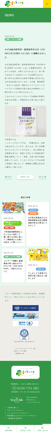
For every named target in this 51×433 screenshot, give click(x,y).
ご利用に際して (13, 408)
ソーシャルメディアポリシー (18, 413)
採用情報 (8, 430)
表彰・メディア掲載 (13, 39)
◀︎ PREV (8, 177)
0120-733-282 (28, 388)
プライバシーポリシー (15, 410)
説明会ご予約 (25, 430)
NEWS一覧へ (25, 177)
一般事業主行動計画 (14, 418)
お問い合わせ (42, 430)
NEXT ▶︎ (42, 177)
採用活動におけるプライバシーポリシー (22, 416)
